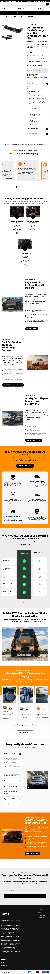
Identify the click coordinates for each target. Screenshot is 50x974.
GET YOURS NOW (23, 896)
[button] (4, 37)
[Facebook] (1, 956)
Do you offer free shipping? (11, 786)
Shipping (32, 50)
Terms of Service (41, 917)
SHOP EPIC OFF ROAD (25, 465)
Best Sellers (3, 962)
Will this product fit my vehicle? (9, 754)
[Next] (42, 187)
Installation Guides (41, 915)
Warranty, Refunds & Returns (43, 913)
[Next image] (21, 29)
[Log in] (4, 8)
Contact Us (3, 963)
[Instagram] (3, 956)
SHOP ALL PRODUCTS (24, 732)
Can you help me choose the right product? (11, 805)
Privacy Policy (40, 918)
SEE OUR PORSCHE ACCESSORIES (13, 385)
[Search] (47, 4)
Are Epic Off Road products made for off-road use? (11, 774)
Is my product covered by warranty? (10, 792)
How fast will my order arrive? (11, 781)
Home (3, 16)
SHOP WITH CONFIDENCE (33, 440)
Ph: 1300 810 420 (4, 965)
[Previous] (7, 187)
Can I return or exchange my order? (11, 799)
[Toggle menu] (2, 8)
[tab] (16, 187)
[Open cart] (47, 8)
